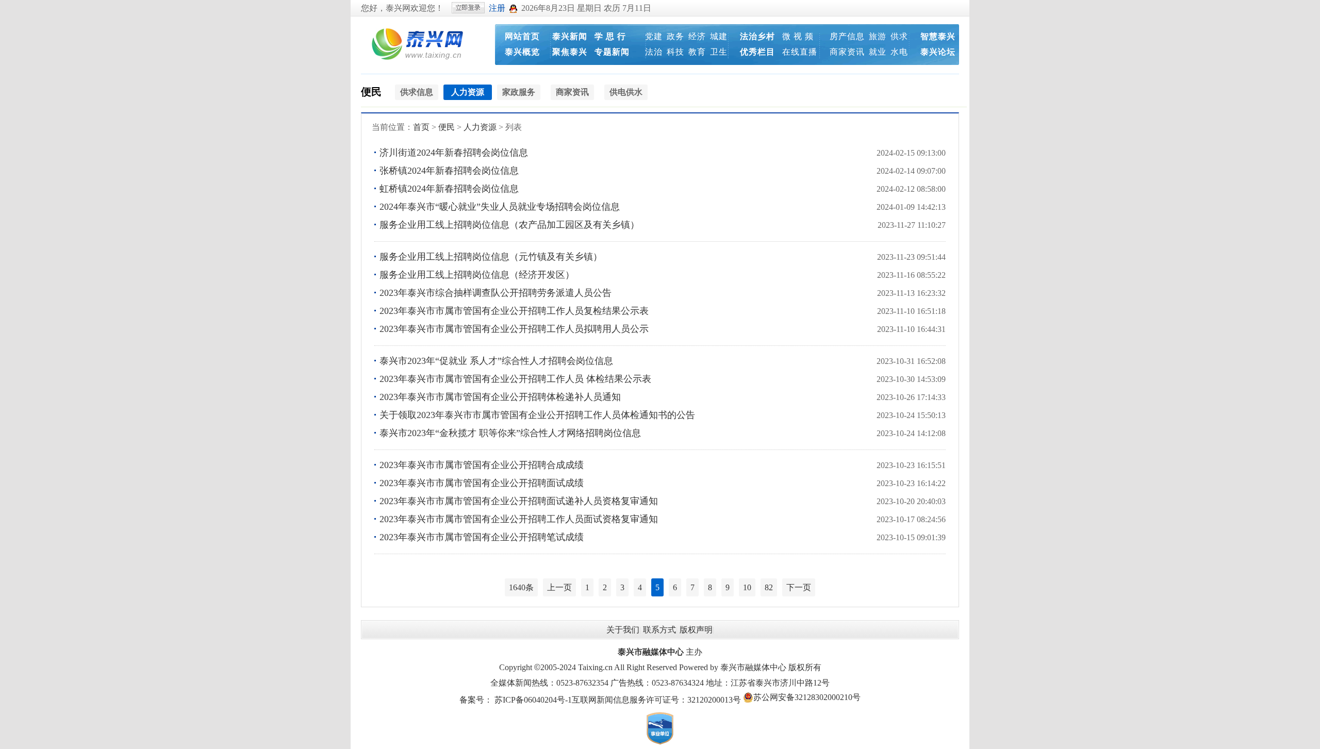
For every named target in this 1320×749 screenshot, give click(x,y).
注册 (497, 8)
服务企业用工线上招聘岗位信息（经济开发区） (477, 275)
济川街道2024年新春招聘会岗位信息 (454, 152)
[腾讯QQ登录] (513, 8)
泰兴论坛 (937, 51)
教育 (697, 51)
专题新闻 (612, 51)
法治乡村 (757, 36)
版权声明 (696, 629)
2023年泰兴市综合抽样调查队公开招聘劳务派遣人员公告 (496, 293)
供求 (899, 36)
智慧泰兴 (937, 36)
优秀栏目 (757, 51)
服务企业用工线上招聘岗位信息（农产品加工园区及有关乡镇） (509, 225)
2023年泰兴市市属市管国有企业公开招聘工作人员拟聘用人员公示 (514, 329)
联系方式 (659, 629)
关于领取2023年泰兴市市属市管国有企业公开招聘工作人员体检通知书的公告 (537, 415)
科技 (675, 51)
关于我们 (622, 629)
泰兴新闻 (569, 36)
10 (747, 587)
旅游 (877, 36)
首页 (421, 127)
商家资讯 (847, 51)
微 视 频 (798, 36)
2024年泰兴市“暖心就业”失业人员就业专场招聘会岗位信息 (500, 207)
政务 (675, 36)
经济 (697, 36)
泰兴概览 (522, 51)
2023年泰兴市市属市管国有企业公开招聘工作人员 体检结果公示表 (515, 379)
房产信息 (847, 36)
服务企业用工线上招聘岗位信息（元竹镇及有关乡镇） (491, 257)
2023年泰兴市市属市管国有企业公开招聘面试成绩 (482, 483)
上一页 (559, 587)
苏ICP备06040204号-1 (533, 699)
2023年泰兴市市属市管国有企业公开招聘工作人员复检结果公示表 (514, 311)
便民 (371, 91)
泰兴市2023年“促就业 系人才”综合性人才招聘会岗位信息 (496, 361)
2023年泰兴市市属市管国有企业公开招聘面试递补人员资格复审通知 (519, 501)
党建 (654, 36)
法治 (654, 51)
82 (769, 587)
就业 (877, 51)
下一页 (798, 587)
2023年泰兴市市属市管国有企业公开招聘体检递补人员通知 (500, 397)
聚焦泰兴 (569, 51)
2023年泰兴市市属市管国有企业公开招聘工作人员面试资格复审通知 (519, 519)
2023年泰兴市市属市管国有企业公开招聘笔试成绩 (482, 537)
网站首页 (522, 36)
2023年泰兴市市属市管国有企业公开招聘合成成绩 (482, 465)
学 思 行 (610, 36)
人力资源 (480, 127)
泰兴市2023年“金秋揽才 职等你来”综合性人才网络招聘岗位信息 (510, 433)
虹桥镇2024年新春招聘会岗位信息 (449, 189)
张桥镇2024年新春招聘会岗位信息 (449, 170)
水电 (899, 51)
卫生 (719, 51)
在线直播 (799, 51)
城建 (719, 36)
